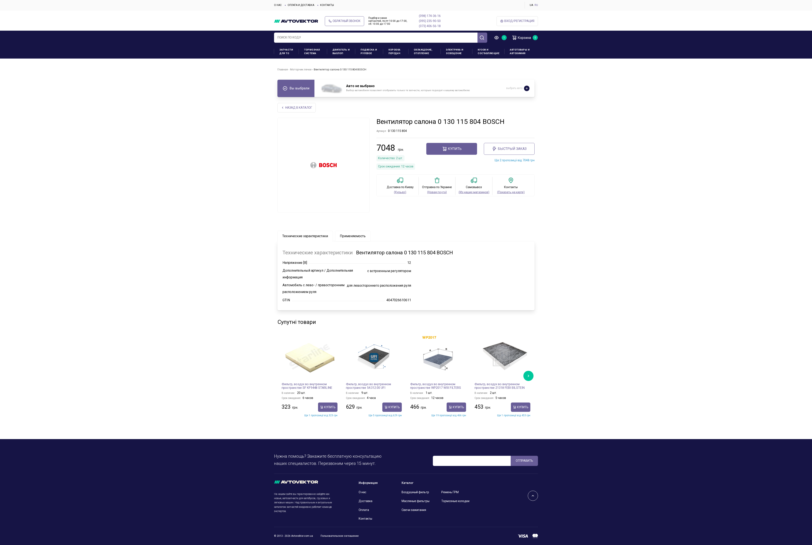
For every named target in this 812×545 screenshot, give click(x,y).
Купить (455, 149)
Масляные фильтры (415, 501)
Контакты (327, 5)
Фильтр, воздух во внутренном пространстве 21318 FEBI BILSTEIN (500, 386)
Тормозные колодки (455, 501)
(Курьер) (400, 192)
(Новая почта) (437, 192)
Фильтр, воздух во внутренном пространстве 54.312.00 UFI (368, 386)
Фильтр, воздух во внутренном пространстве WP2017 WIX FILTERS (435, 386)
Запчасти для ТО (286, 51)
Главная (282, 69)
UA (531, 5)
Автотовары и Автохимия (519, 51)
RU (536, 5)
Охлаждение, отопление (423, 51)
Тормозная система (312, 51)
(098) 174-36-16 (430, 16)
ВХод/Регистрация (519, 21)
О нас (278, 5)
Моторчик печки (300, 69)
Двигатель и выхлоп (341, 51)
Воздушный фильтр (415, 492)
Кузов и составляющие (488, 51)
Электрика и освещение (454, 51)
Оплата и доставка (301, 5)
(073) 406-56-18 (430, 26)
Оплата (364, 510)
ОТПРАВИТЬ (524, 460)
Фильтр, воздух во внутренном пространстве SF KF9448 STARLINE (307, 386)
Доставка (365, 501)
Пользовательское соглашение (340, 535)
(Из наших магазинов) (474, 192)
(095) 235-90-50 (430, 21)
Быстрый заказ (512, 149)
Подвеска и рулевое (369, 51)
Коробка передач (394, 51)
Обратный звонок (347, 21)
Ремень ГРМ (450, 492)
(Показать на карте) (511, 192)
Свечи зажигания (414, 510)
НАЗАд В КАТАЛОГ (298, 107)
